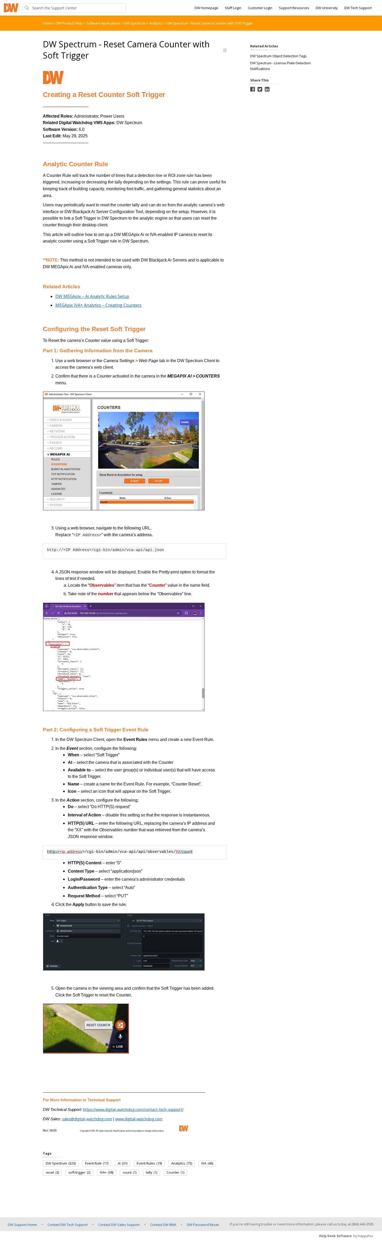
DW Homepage (206, 7)
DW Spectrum (135, 23)
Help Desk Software (335, 1236)
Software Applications (103, 23)
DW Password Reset (203, 1224)
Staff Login (233, 7)
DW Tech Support (358, 7)
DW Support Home (22, 1224)
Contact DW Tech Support (68, 1224)
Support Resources (294, 7)
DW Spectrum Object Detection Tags (278, 56)
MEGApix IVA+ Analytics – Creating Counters (98, 305)
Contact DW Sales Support (119, 1224)
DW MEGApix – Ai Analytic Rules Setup (92, 296)
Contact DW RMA (163, 1224)
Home (47, 23)
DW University (327, 7)
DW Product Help (69, 23)
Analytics (156, 23)
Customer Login (260, 7)
